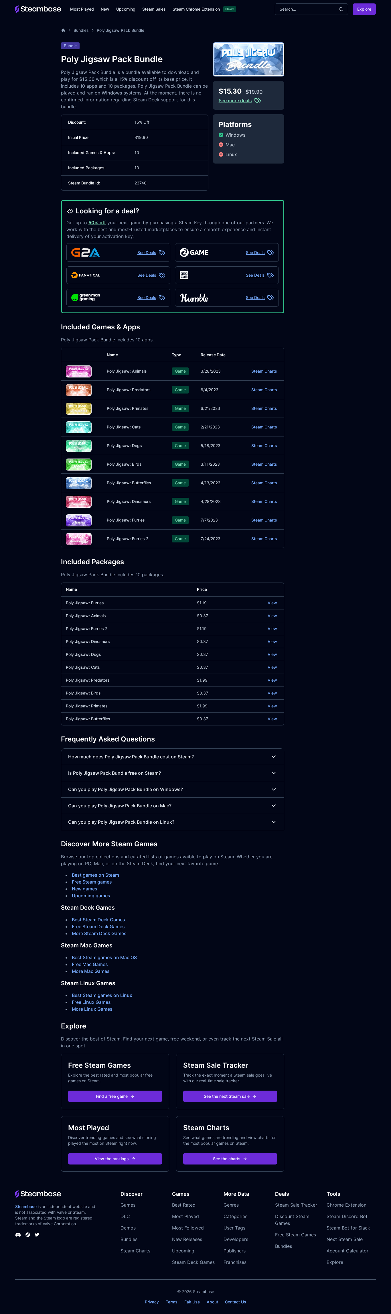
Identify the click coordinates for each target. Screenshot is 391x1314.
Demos (128, 1228)
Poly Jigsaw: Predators (129, 389)
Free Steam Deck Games (98, 926)
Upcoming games (91, 895)
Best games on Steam (95, 875)
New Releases (187, 1239)
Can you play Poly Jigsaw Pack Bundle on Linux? (121, 822)
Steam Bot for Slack (348, 1228)
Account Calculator (347, 1251)
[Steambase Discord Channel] (18, 1234)
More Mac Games (91, 971)
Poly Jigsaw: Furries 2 (128, 538)
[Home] (63, 30)
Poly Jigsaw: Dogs (124, 445)
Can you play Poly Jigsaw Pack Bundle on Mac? (119, 806)
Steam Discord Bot (347, 1216)
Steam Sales (154, 9)
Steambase (26, 1206)
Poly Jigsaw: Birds (124, 464)
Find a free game (112, 1096)
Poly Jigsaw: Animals (127, 371)
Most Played (82, 9)
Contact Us (235, 1301)
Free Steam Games (295, 1235)
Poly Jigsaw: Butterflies (129, 482)
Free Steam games (92, 882)
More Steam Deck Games (99, 933)
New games (84, 889)
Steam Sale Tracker (296, 1205)
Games (128, 1205)
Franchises (235, 1262)
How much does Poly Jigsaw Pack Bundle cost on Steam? (131, 757)
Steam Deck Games (193, 1262)
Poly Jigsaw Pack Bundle (120, 30)
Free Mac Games (90, 964)
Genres (231, 1205)
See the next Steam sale (227, 1096)
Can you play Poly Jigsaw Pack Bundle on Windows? (125, 789)
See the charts (226, 1158)
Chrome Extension (346, 1205)
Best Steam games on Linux (102, 995)
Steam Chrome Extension (196, 9)
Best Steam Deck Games (98, 919)
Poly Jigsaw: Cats (124, 426)
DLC (125, 1216)
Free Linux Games (91, 1002)
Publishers (235, 1251)
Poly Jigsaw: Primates (128, 408)
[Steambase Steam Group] (27, 1234)
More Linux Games (92, 1009)
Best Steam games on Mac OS (104, 957)
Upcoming (125, 9)
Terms (171, 1301)
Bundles (81, 30)
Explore (364, 9)
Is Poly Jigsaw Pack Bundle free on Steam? (114, 773)
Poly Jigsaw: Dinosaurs (129, 501)
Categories (235, 1216)
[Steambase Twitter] (37, 1234)
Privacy (152, 1301)
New (105, 9)
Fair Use (192, 1301)
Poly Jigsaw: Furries (126, 520)
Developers (236, 1239)
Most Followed (188, 1228)
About (212, 1301)
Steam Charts (264, 371)
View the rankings (112, 1158)
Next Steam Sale (345, 1239)
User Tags (234, 1228)
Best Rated (184, 1205)
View (272, 602)
